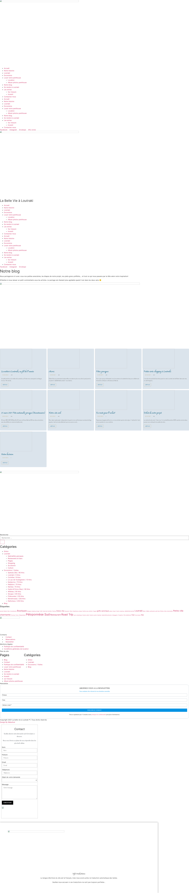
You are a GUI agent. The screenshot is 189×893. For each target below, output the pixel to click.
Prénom (5, 754)
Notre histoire (9, 71)
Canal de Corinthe (47, 611)
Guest (114, 611)
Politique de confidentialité (14, 665)
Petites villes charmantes (166, 611)
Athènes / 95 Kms (14, 592)
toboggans (115, 615)
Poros (17, 615)
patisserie (152, 611)
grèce (110, 611)
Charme (54, 611)
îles (142, 615)
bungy (37, 611)
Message (5, 784)
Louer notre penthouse (12, 78)
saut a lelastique (78, 615)
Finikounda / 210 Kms (16, 596)
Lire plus (5, 384)
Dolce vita (60, 611)
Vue (132, 615)
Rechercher (4, 534)
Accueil (6, 68)
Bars (9, 611)
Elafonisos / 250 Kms (16, 601)
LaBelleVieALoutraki (129, 611)
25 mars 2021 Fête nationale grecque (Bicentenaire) (23, 413)
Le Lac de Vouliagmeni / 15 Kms (20, 580)
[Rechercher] (2, 542)
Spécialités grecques (15, 556)
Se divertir (12, 565)
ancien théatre (3, 611)
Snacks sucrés (93, 615)
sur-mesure (8, 679)
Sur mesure (12, 92)
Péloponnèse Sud (38, 614)
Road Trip (67, 614)
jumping (122, 611)
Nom (3, 747)
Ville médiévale (127, 615)
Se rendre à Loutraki (11, 87)
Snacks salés (85, 615)
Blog (5, 603)
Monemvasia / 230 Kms (16, 599)
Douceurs (67, 611)
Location (11, 80)
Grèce (6, 551)
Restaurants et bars (15, 558)
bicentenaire (13, 611)
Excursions (8, 75)
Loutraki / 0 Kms (14, 575)
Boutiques (22, 611)
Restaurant (55, 614)
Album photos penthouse (17, 82)
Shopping (11, 563)
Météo (147, 611)
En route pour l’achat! (105, 413)
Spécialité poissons (107, 615)
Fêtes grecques (102, 371)
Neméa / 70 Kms (14, 587)
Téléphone (6, 769)
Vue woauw (138, 615)
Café (41, 611)
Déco (71, 611)
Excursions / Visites (11, 570)
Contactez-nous (10, 97)
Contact (7, 662)
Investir (10, 94)
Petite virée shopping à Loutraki (157, 371)
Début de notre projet (153, 413)
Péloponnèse (22, 615)
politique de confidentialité (98, 714)
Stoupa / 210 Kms (14, 594)
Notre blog (8, 85)
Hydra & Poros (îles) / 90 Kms (19, 589)
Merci (51, 371)
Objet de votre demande (11, 777)
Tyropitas (120, 615)
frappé (94, 611)
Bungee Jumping (31, 611)
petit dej (157, 611)
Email (4, 762)
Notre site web (55, 413)
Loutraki (7, 73)
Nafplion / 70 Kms (14, 584)
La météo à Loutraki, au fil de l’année (17, 371)
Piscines (13, 615)
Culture (10, 568)
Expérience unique (77, 611)
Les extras (8, 90)
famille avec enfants (87, 611)
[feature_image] (16, 358)
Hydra (117, 611)
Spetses (99, 615)
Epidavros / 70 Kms (15, 582)
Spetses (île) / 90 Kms (16, 573)
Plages (10, 561)
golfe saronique (103, 611)
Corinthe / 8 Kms (14, 577)
